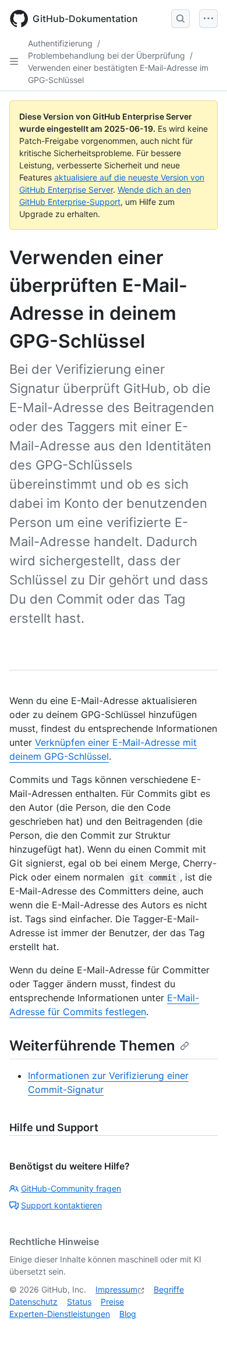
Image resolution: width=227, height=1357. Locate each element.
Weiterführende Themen (92, 1045)
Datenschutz (33, 1302)
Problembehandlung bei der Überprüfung (106, 55)
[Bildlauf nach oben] (201, 1331)
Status (79, 1302)
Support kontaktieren (61, 1205)
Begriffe (169, 1289)
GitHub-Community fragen (71, 1188)
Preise (112, 1302)
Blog (127, 1314)
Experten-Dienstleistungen (59, 1314)
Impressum (116, 1289)
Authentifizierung (60, 43)
